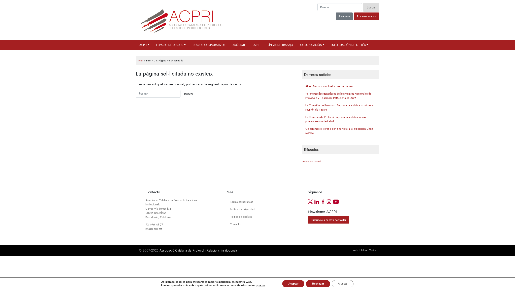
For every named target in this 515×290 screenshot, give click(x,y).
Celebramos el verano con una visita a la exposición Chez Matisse (339, 131)
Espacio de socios (169, 45)
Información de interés (349, 45)
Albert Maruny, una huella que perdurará (329, 86)
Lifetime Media (367, 250)
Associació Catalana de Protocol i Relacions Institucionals (199, 250)
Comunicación (311, 45)
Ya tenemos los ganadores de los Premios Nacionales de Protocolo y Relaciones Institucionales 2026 (338, 96)
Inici (140, 60)
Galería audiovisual (311, 161)
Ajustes (342, 284)
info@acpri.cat (153, 229)
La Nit (257, 45)
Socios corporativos (209, 45)
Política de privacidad (242, 209)
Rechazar (318, 284)
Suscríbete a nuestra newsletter (328, 220)
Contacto (235, 224)
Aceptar (293, 284)
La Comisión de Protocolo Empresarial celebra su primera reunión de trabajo (339, 107)
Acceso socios (366, 16)
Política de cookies (241, 217)
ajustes (260, 285)
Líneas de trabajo (280, 45)
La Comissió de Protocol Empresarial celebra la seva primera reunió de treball (336, 119)
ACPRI (143, 45)
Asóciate (344, 16)
